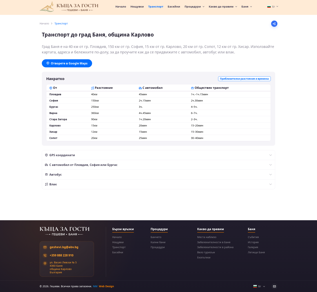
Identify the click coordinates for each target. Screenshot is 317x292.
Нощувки (137, 6)
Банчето (156, 237)
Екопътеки (203, 257)
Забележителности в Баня (213, 242)
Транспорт (119, 247)
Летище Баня (256, 252)
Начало (120, 6)
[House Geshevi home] (69, 6)
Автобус (55, 175)
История (253, 242)
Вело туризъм (206, 252)
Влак (53, 184)
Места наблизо (206, 237)
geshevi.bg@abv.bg (64, 247)
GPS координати (62, 155)
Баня (245, 6)
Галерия (253, 247)
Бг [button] (260, 286)
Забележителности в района (215, 247)
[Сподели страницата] (274, 24)
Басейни (174, 6)
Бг (273, 6)
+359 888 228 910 (61, 255)
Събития (253, 237)
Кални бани (158, 242)
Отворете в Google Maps (69, 63)
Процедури (193, 6)
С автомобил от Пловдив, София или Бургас (83, 165)
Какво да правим (221, 6)
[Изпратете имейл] (274, 286)
